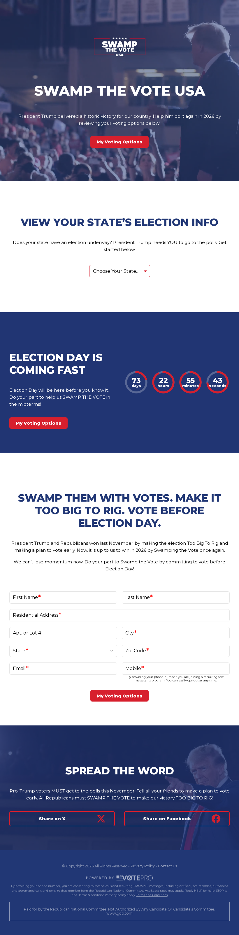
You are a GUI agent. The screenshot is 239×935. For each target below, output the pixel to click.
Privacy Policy (143, 866)
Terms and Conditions (152, 895)
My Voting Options (119, 142)
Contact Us (167, 866)
